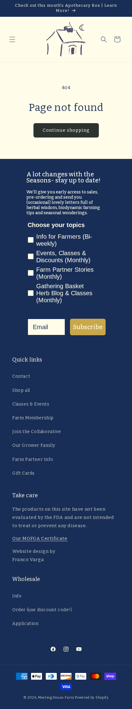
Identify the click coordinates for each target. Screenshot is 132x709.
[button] (12, 39)
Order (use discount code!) (42, 609)
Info (16, 596)
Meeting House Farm (56, 698)
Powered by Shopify (92, 698)
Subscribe (88, 327)
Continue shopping (66, 130)
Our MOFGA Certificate (40, 538)
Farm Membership (33, 418)
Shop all (21, 390)
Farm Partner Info (32, 459)
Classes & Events (30, 404)
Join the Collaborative (36, 431)
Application (25, 623)
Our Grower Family (33, 445)
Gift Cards (23, 473)
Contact (21, 376)
